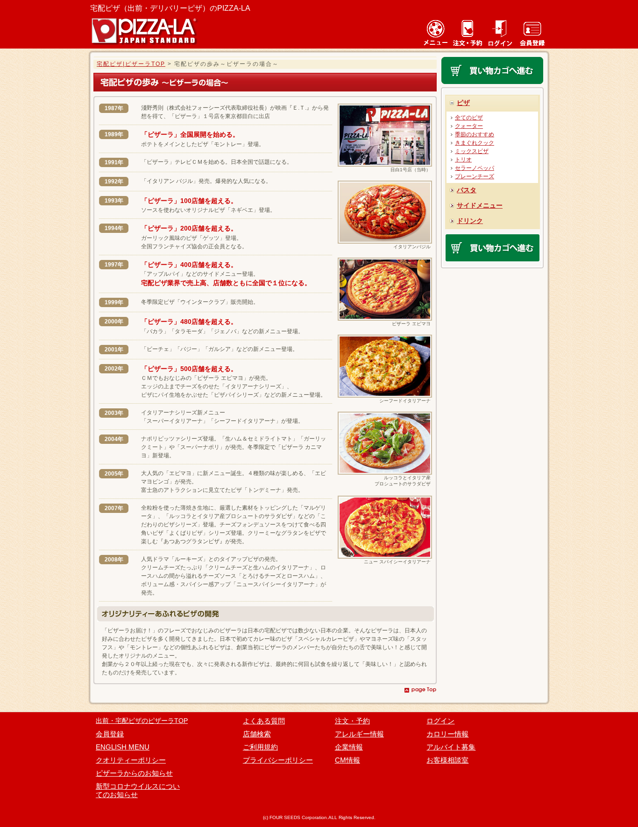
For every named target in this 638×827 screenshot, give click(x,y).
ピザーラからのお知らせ (134, 773)
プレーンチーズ (474, 176)
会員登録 (110, 734)
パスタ (466, 190)
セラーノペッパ (474, 168)
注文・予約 (352, 721)
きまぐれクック (474, 143)
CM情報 (347, 760)
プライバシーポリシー (278, 760)
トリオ (463, 159)
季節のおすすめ (474, 134)
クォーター (469, 126)
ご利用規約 (260, 747)
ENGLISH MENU (122, 747)
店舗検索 (257, 734)
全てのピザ (469, 117)
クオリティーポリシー (131, 760)
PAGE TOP (420, 690)
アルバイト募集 (450, 747)
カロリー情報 (447, 734)
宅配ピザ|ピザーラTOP (131, 64)
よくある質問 (264, 721)
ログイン (440, 721)
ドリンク (470, 220)
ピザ (463, 102)
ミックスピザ (472, 151)
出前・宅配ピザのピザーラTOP (142, 720)
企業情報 (349, 747)
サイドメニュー (480, 205)
